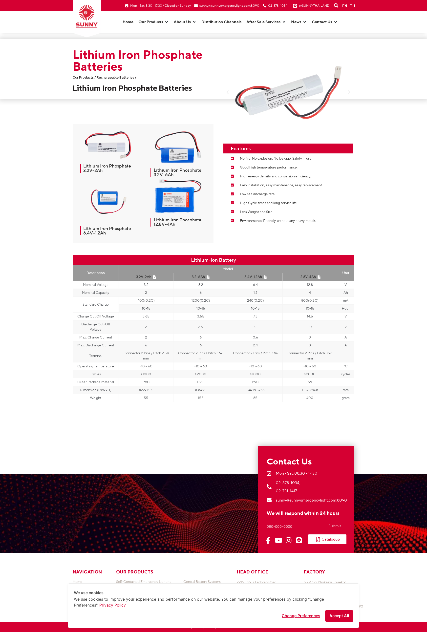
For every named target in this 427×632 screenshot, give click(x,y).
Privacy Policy (112, 605)
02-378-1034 (277, 5)
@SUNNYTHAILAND (314, 5)
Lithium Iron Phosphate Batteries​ (132, 88)
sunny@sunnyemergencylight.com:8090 (229, 5)
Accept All (339, 615)
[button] (153, 22)
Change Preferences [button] (301, 615)
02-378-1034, (288, 482)
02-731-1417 (286, 490)
